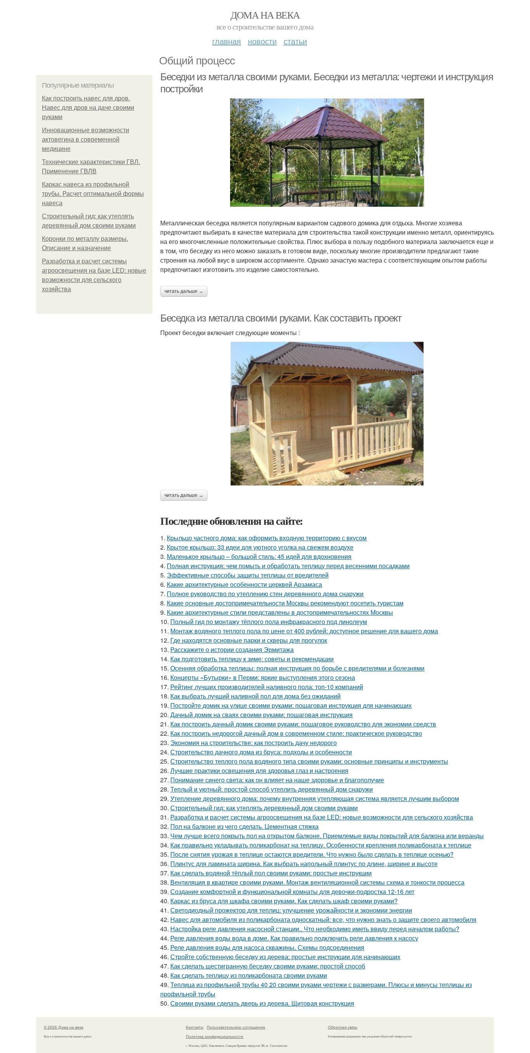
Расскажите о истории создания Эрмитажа (232, 649)
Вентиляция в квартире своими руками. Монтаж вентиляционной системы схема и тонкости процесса (317, 882)
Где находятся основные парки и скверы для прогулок (248, 640)
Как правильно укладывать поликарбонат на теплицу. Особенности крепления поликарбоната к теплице (320, 844)
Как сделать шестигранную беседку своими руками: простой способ (267, 965)
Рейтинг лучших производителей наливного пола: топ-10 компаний (266, 686)
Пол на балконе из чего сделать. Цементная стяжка (244, 826)
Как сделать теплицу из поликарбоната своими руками (248, 975)
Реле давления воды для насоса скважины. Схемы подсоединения (267, 947)
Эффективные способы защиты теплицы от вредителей (248, 575)
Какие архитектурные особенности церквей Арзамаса (244, 584)
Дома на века (265, 14)
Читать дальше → (184, 291)
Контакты (194, 1027)
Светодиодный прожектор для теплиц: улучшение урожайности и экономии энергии (291, 910)
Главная (226, 41)
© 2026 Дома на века (63, 1027)
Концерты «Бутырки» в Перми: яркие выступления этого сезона (262, 677)
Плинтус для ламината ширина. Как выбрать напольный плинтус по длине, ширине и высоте (304, 863)
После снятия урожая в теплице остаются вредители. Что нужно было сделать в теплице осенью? (312, 854)
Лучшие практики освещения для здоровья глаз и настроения (259, 770)
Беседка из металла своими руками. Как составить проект (280, 318)
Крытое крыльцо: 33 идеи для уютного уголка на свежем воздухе (260, 547)
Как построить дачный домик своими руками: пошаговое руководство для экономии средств (303, 723)
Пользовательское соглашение (236, 1027)
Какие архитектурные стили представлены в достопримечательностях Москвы (280, 612)
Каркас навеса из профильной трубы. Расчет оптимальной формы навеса (93, 193)
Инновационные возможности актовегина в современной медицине (85, 139)
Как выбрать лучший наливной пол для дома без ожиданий (255, 696)
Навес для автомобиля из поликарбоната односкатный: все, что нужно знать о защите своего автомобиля (323, 919)
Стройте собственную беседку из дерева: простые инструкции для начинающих (285, 956)
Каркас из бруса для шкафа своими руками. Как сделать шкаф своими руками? (284, 900)
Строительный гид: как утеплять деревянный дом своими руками (264, 807)
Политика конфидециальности (214, 1036)
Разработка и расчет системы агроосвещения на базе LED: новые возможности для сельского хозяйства (321, 817)
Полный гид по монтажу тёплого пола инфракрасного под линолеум (268, 621)
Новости (262, 41)
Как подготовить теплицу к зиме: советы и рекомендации (252, 658)
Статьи (295, 41)
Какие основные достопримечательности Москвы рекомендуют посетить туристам (285, 602)
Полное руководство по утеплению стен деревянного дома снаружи (265, 593)
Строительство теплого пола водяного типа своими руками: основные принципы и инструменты (309, 761)
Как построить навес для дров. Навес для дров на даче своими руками (88, 107)
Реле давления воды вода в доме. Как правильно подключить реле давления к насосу (294, 938)
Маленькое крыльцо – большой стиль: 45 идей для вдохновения (259, 556)
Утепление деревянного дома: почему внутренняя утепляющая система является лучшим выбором (314, 798)
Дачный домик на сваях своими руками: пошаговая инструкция (261, 714)
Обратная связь (342, 1027)
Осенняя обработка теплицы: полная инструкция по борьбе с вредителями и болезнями (297, 668)
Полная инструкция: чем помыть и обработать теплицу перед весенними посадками (288, 565)
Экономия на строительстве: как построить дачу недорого (253, 742)
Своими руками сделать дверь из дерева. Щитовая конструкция (262, 1003)
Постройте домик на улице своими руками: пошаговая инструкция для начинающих (291, 705)
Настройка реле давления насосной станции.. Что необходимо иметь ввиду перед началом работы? (314, 928)
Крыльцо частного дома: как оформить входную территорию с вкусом (267, 537)
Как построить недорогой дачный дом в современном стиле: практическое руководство (296, 733)
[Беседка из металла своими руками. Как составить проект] (327, 413)
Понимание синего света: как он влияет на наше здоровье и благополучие (277, 779)
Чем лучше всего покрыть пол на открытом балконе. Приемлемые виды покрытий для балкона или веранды (327, 835)
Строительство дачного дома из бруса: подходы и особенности (261, 751)
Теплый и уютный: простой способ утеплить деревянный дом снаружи (271, 789)
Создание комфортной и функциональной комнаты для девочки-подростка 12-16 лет (292, 891)
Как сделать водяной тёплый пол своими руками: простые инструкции (271, 872)
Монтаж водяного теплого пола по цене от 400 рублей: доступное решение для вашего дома (304, 630)
